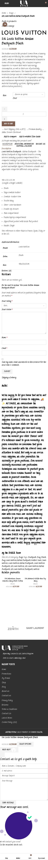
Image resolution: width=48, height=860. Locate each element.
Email (4, 348)
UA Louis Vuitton (17, 566)
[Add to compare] (37, 744)
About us (5, 691)
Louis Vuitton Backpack (12, 152)
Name (5, 338)
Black (43, 557)
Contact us (6, 696)
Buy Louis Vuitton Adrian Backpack (16, 560)
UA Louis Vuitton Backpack (22, 569)
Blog (4, 687)
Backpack (32, 557)
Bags (11, 13)
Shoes (12, 584)
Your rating (7, 301)
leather (34, 560)
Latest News (7, 718)
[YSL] (35, 628)
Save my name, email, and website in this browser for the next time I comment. (24, 363)
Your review (7, 309)
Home (4, 13)
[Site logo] (24, 3)
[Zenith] (13, 628)
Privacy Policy (7, 700)
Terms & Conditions (9, 709)
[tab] (7, 144)
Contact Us (6, 713)
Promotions (6, 674)
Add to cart (8, 124)
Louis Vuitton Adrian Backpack (20, 563)
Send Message (8, 803)
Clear (15, 98)
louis (40, 560)
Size (4, 95)
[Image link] (14, 648)
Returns (5, 705)
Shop (4, 683)
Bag (38, 557)
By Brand (6, 678)
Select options (25, 744)
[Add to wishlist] (43, 744)
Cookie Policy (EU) (9, 722)
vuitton (36, 569)
